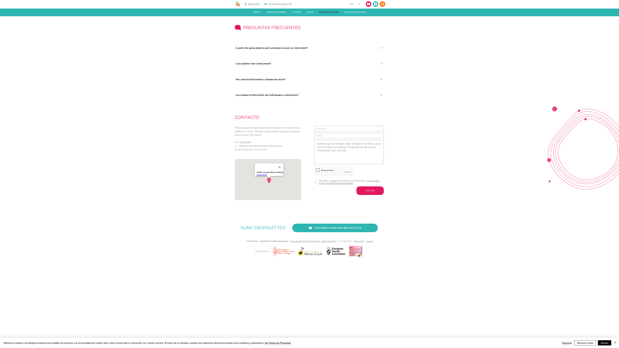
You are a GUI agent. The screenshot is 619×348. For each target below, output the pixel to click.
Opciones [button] (567, 342)
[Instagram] (382, 4)
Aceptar (605, 342)
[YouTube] (368, 4)
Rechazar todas (585, 342)
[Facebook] (375, 4)
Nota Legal (359, 241)
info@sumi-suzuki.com (280, 4)
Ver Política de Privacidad (278, 342)
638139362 (245, 142)
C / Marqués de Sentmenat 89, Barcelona (258, 146)
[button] (335, 228)
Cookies (369, 241)
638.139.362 (254, 4)
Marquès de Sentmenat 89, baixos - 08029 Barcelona (313, 241)
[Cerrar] (615, 342)
